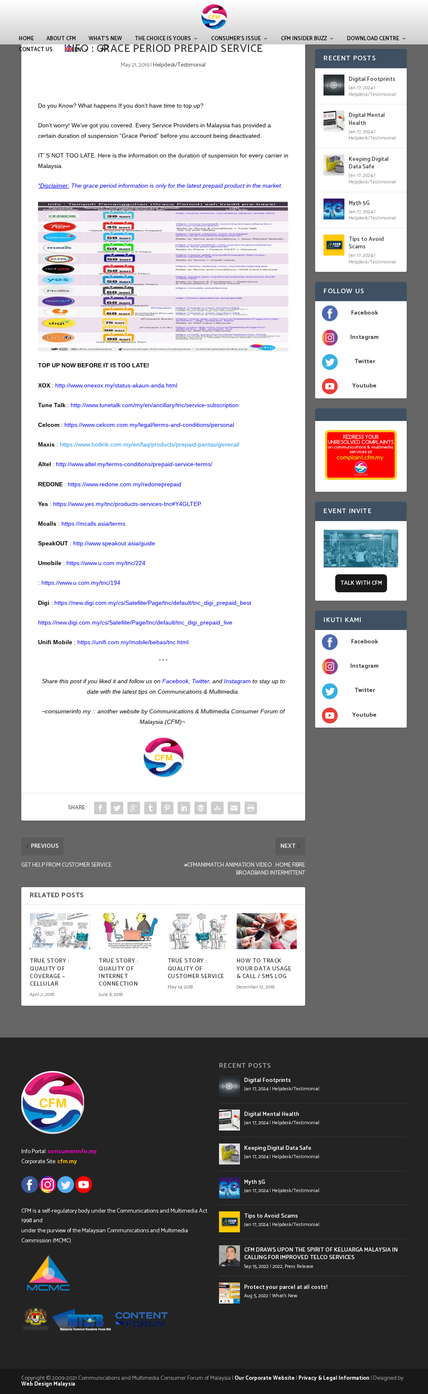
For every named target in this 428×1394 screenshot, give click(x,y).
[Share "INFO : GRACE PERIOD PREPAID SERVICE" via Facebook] (100, 808)
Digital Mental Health (367, 119)
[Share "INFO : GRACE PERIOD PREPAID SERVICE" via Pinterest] (167, 808)
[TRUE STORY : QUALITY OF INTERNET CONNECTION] (129, 931)
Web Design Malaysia (48, 1384)
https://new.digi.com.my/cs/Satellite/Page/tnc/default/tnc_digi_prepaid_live (135, 622)
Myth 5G (359, 203)
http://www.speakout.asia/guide (114, 543)
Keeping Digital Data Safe (369, 163)
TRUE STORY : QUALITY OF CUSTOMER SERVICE (196, 968)
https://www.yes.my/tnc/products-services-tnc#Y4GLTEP (126, 504)
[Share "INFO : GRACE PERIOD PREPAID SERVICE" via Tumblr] (150, 808)
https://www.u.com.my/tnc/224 (105, 563)
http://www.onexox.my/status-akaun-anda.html (116, 385)
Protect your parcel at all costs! (285, 1287)
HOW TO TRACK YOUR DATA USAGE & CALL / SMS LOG (264, 968)
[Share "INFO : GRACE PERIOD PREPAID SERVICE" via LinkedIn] (184, 808)
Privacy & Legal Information (333, 1378)
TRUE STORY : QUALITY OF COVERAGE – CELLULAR (49, 972)
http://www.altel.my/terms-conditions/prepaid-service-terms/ (134, 464)
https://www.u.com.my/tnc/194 (80, 582)
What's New (284, 1296)
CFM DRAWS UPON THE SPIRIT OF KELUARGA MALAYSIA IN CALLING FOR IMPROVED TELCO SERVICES (321, 1253)
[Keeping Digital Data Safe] (334, 165)
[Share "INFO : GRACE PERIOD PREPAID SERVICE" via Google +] (133, 808)
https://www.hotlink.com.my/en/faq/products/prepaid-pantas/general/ (149, 444)
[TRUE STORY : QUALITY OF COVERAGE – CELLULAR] (60, 931)
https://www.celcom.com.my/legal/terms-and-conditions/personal (149, 424)
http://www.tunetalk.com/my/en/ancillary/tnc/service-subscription (155, 405)
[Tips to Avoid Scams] (334, 245)
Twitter (200, 681)
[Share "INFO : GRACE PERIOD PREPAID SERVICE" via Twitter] (117, 808)
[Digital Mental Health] (334, 121)
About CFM (61, 38)
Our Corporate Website (264, 1378)
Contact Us (36, 49)
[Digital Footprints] (334, 85)
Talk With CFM (361, 583)
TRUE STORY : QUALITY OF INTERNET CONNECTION (118, 972)
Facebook (364, 313)
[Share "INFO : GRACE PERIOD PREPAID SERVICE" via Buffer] (200, 808)
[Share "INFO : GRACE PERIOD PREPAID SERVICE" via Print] (250, 808)
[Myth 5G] (334, 209)
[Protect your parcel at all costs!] (229, 1293)
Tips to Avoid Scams (366, 243)
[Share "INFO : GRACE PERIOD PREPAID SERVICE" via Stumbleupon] (217, 808)
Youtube (364, 386)
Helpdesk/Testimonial (179, 65)
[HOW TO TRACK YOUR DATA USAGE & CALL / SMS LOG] (267, 931)
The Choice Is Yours (163, 38)
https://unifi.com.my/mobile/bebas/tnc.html (133, 642)
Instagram (364, 337)
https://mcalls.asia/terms (93, 523)
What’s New (105, 38)
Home (26, 38)
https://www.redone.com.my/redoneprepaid (124, 484)
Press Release (299, 1266)
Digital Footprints (372, 79)
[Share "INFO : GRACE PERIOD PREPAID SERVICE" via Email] (234, 808)
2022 (278, 1266)
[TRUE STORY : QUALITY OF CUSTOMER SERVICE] (198, 931)
